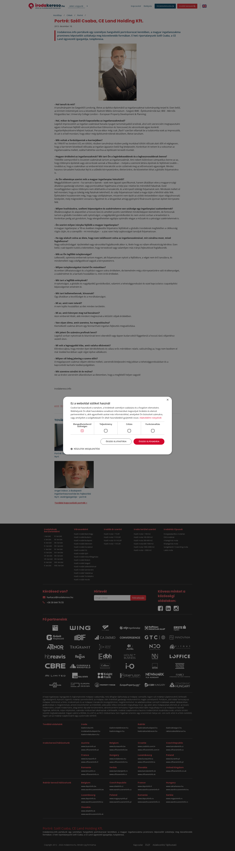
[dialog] (117, 425)
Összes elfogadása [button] (149, 441)
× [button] (167, 400)
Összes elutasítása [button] (116, 441)
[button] (85, 448)
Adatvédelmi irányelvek (151, 417)
